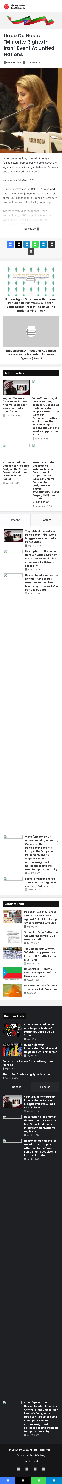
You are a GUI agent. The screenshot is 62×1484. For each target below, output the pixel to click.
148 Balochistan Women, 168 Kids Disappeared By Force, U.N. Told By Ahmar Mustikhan (40, 954)
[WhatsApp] (35, 244)
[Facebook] (10, 244)
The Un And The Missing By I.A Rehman (26, 1074)
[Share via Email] (51, 244)
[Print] (31, 251)
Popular (46, 520)
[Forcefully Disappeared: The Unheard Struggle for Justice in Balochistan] (13, 883)
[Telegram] (43, 244)
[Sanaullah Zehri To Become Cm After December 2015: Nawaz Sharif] (12, 936)
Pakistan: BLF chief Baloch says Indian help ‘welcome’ (41, 987)
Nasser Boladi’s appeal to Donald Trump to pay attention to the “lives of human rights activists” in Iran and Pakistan (41, 582)
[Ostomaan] (15, 7)
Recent (15, 520)
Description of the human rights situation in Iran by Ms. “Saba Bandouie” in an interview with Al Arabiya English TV (41, 559)
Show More (30, 228)
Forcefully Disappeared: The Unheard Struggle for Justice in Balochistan (41, 882)
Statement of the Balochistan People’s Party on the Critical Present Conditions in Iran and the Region (16, 471)
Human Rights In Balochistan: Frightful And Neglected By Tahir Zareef (40, 1048)
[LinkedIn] (26, 244)
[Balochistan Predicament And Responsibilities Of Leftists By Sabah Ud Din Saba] (12, 1030)
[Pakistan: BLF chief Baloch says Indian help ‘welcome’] (12, 990)
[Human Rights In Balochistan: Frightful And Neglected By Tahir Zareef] (12, 1049)
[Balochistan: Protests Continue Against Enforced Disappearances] (12, 973)
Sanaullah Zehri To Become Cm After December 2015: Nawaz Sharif (41, 935)
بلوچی (35, 1460)
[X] (18, 244)
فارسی (27, 1460)
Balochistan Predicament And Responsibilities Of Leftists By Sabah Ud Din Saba (40, 1030)
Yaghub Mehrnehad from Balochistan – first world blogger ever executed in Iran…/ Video (15, 405)
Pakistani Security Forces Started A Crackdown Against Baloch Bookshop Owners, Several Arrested (40, 917)
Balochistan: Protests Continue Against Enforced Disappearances (41, 972)
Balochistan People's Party (31, 1455)
